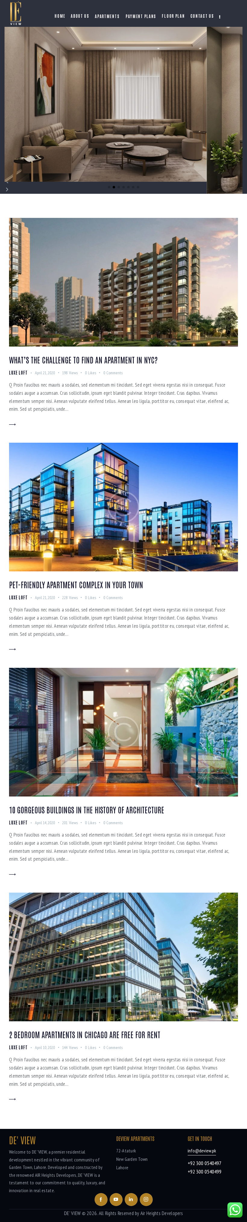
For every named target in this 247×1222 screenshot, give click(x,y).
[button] (109, 187)
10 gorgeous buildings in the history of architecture (86, 809)
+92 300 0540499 (204, 1171)
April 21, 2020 (45, 372)
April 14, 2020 (45, 822)
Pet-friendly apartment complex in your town (76, 584)
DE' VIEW (72, 1213)
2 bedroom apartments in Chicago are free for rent (84, 1034)
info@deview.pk (202, 1151)
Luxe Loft (18, 372)
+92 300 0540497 (204, 1163)
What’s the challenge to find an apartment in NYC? (83, 359)
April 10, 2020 (45, 1047)
